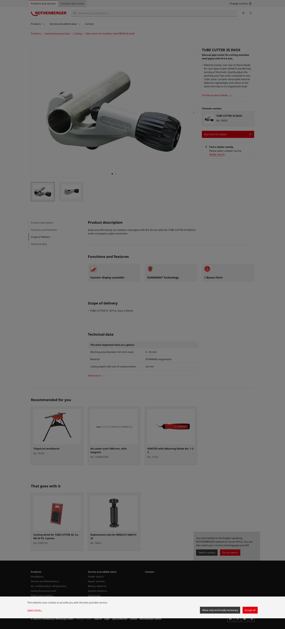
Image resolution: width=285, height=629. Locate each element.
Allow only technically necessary (220, 610)
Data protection (119, 618)
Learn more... (34, 610)
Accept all (250, 610)
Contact (133, 618)
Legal (107, 618)
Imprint (98, 618)
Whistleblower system (151, 618)
